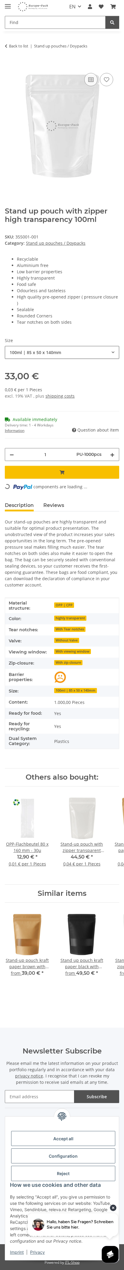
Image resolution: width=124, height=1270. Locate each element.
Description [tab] (19, 505)
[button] (90, 7)
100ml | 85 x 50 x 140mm (75, 690)
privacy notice (29, 1076)
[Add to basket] (9, 65)
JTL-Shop (72, 1262)
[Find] (112, 22)
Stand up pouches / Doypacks (55, 243)
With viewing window (72, 651)
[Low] (60, 677)
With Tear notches (70, 629)
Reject (63, 1173)
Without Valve (67, 640)
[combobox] (62, 352)
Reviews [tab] (53, 505)
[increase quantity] (112, 454)
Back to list (18, 46)
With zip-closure (68, 662)
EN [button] (72, 6)
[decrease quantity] (11, 454)
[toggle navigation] (8, 4)
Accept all (63, 1138)
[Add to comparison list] (91, 79)
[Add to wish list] (106, 79)
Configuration (63, 1156)
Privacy (37, 1252)
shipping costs (60, 396)
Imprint (17, 1252)
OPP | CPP (64, 605)
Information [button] (14, 430)
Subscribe (97, 1096)
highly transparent (70, 618)
